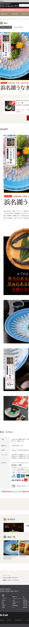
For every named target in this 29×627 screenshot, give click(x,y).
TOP (1, 18)
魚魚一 (6, 23)
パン (13, 607)
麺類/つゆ (15, 596)
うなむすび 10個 (18, 27)
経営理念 (9, 620)
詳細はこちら (20, 441)
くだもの (4, 598)
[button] (20, 91)
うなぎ (6, 18)
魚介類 (3, 600)
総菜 (24, 598)
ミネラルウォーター (17, 598)
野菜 (3, 603)
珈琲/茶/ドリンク (16, 602)
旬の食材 (25, 600)
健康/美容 (25, 607)
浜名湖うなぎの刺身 (6, 27)
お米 (3, 596)
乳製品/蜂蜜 (15, 605)
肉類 (3, 602)
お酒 (13, 600)
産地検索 (25, 603)
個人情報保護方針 (18, 620)
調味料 (14, 603)
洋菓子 (3, 605)
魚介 (3, 18)
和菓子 (3, 607)
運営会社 (2, 620)
